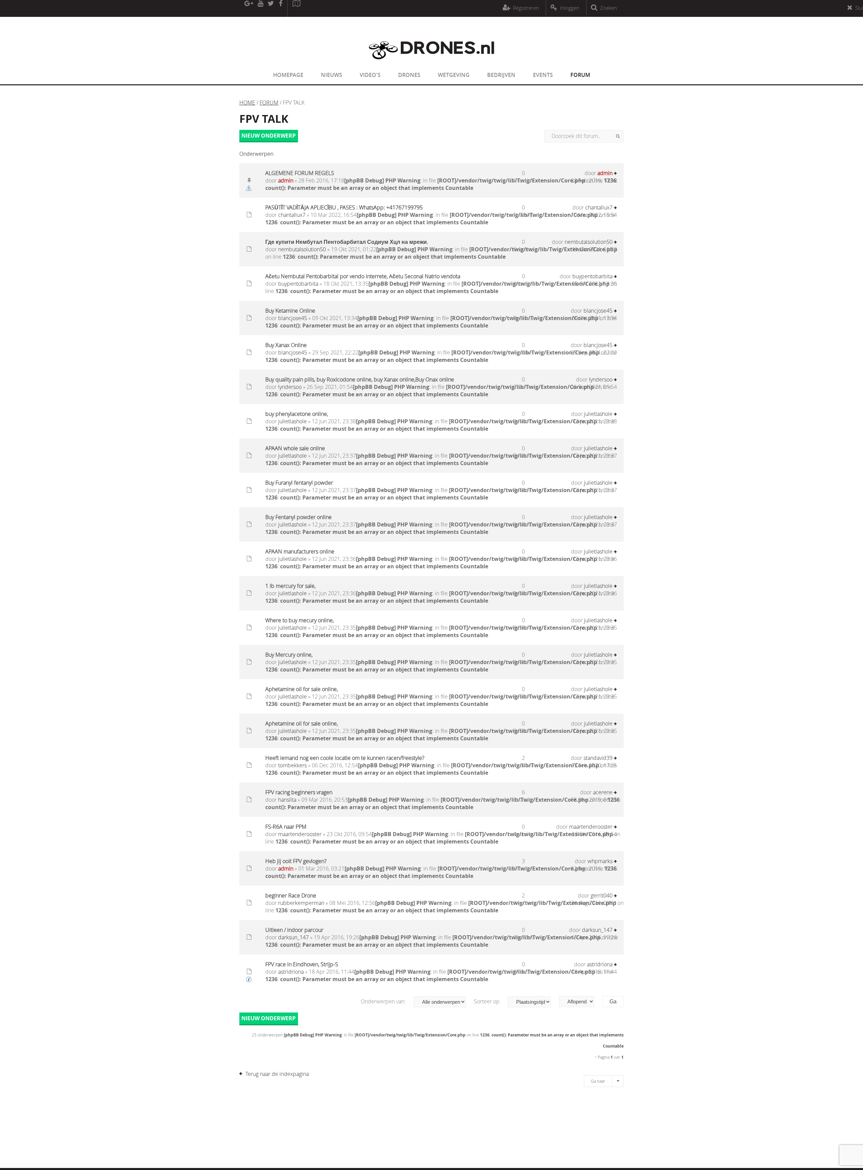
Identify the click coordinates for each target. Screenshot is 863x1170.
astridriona (291, 971)
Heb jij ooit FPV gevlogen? (296, 861)
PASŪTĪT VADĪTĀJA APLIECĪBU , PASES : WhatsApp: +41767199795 (344, 207)
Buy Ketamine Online (290, 310)
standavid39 (598, 758)
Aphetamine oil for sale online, (301, 689)
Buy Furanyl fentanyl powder (299, 482)
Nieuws (331, 75)
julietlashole (292, 421)
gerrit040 (602, 895)
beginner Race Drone (290, 895)
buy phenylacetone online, (296, 414)
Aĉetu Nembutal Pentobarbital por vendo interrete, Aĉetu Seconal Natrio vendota (362, 276)
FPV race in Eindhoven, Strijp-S (301, 964)
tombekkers (292, 765)
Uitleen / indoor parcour (294, 930)
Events (543, 75)
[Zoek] (618, 136)
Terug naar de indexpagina (277, 1074)
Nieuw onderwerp (268, 135)
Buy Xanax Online (286, 345)
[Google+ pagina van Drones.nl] (248, 8)
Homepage (288, 75)
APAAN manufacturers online (299, 551)
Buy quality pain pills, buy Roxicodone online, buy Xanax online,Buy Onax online (359, 379)
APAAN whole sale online (295, 448)
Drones (409, 75)
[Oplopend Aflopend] (580, 1001)
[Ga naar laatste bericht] (615, 174)
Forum (580, 75)
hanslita (287, 799)
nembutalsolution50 (302, 249)
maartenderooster (300, 834)
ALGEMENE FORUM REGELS (299, 173)
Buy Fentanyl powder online (298, 517)
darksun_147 (293, 937)
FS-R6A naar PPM (285, 826)
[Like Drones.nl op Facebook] (280, 8)
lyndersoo (290, 387)
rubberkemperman (301, 903)
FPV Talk (263, 118)
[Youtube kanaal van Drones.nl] (260, 8)
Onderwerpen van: (384, 1001)
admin (285, 180)
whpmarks (600, 861)
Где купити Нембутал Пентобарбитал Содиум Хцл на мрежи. (346, 242)
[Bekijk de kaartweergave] (296, 8)
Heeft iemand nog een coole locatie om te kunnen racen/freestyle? (344, 758)
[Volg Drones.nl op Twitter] (271, 8)
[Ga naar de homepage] (431, 63)
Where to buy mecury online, (299, 620)
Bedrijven (501, 75)
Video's (370, 75)
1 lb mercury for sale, (290, 586)
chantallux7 (291, 215)
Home (247, 102)
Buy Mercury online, (289, 654)
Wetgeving (454, 75)
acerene (603, 792)
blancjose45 (292, 318)
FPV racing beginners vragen (298, 792)
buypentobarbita (298, 283)
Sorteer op (487, 1001)
